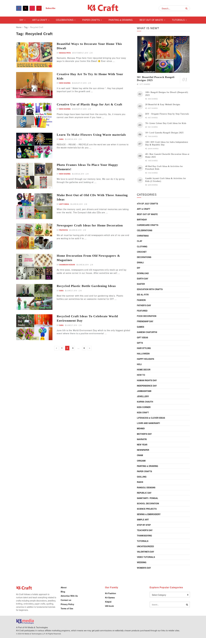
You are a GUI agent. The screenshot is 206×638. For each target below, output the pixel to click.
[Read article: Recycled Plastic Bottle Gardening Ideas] (34, 297)
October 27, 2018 (81, 53)
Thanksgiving (144, 535)
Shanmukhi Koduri (67, 265)
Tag (25, 27)
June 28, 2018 (78, 174)
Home (18, 27)
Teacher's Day (144, 530)
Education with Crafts (150, 289)
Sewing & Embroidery (148, 514)
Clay (139, 241)
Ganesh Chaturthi (147, 332)
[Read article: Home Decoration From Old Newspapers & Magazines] (34, 267)
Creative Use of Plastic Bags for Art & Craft (89, 104)
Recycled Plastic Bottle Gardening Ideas (86, 286)
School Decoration (148, 503)
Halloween (143, 353)
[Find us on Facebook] (18, 8)
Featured (142, 310)
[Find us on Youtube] (39, 8)
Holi (139, 364)
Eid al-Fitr (143, 294)
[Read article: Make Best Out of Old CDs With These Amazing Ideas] (34, 206)
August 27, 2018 (79, 83)
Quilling (141, 476)
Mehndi (141, 428)
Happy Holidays (145, 358)
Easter (141, 283)
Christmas (143, 235)
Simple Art (143, 519)
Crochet (142, 251)
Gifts (140, 342)
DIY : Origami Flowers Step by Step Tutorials (167, 114)
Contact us (66, 600)
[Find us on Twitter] (25, 8)
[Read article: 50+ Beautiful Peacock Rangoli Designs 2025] (163, 54)
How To (141, 374)
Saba (61, 139)
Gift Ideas (142, 337)
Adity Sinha (64, 204)
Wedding (141, 562)
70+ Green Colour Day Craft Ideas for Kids (165, 123)
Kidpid (108, 601)
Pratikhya (63, 230)
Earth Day (142, 278)
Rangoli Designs (146, 487)
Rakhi (140, 482)
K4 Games (110, 597)
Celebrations (64, 20)
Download (143, 273)
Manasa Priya (65, 53)
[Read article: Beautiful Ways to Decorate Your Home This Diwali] (34, 55)
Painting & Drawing (121, 20)
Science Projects (147, 508)
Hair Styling (144, 348)
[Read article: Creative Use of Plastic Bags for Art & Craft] (34, 115)
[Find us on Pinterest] (32, 8)
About (64, 587)
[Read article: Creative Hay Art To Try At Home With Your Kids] (34, 85)
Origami (141, 460)
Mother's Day (144, 433)
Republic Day (144, 492)
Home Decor (143, 369)
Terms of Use (67, 608)
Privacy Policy (67, 604)
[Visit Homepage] (103, 8)
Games (140, 326)
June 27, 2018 (71, 290)
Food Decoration (146, 316)
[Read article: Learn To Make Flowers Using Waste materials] (34, 146)
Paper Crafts (91, 20)
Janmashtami (144, 391)
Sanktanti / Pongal (147, 498)
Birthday (142, 219)
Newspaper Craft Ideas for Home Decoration (90, 225)
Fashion (141, 300)
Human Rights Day (147, 380)
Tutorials (178, 20)
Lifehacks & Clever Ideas (151, 417)
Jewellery (143, 396)
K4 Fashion (110, 593)
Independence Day (147, 385)
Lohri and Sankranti (148, 423)
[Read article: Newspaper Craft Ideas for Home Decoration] (34, 236)
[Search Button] (187, 8)
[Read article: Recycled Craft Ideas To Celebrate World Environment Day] (34, 327)
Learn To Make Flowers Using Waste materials (91, 134)
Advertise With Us (69, 595)
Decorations (144, 257)
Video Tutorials (146, 557)
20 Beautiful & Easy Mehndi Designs (162, 104)
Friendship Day (145, 321)
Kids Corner (144, 407)
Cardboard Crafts (147, 225)
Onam (140, 455)
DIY (21, 20)
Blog (63, 591)
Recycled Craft (36, 27)
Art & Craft (39, 20)
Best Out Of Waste (151, 20)
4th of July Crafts (147, 203)
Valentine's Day (145, 551)
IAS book (109, 605)
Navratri (142, 439)
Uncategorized (145, 546)
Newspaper (143, 449)
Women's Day (144, 567)
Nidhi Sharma (64, 83)
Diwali (140, 262)
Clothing (142, 246)
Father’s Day (144, 305)
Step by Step (144, 524)
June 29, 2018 (71, 139)
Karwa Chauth (145, 401)
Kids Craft (143, 412)
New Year (142, 444)
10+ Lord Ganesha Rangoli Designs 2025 (164, 133)
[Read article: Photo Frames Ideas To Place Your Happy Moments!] (34, 176)
